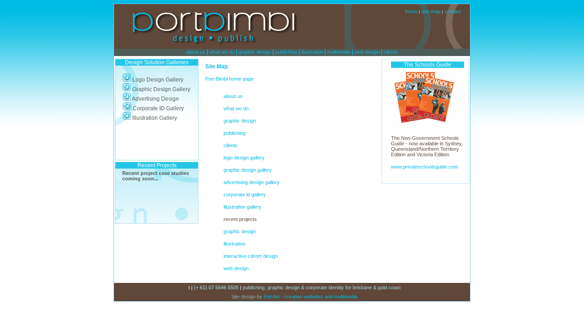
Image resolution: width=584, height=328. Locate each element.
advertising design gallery (252, 182)
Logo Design (147, 80)
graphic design (255, 52)
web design (367, 52)
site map (431, 11)
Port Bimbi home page (229, 79)
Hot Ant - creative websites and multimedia (309, 296)
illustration (312, 52)
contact (452, 11)
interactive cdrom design (251, 256)
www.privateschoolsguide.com (424, 166)
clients (391, 52)
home (411, 11)
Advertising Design (155, 99)
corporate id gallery (245, 194)
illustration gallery (242, 207)
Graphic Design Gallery (160, 89)
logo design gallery (244, 157)
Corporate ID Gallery (157, 108)
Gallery (173, 80)
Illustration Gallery (154, 118)
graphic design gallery (248, 170)
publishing (286, 52)
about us (195, 52)
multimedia (338, 52)
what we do (222, 52)
